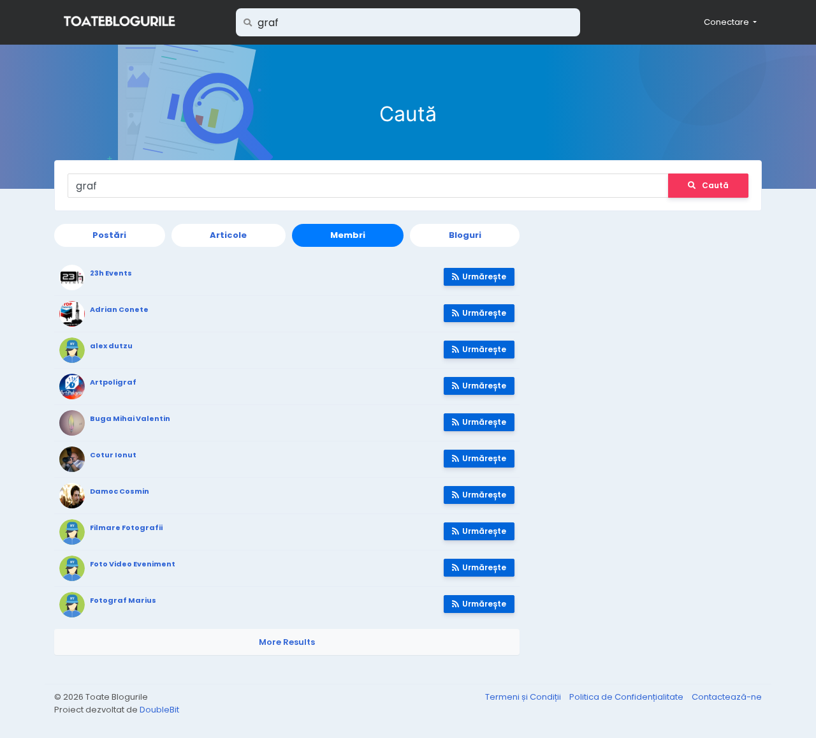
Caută (715, 185)
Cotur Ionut (113, 455)
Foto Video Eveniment (132, 564)
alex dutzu (111, 346)
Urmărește (484, 276)
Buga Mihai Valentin (130, 418)
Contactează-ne (727, 697)
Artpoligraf (113, 382)
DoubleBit (159, 710)
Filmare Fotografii (126, 527)
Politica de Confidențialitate (627, 697)
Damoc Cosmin (119, 491)
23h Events (111, 273)
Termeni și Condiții (524, 697)
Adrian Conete (119, 309)
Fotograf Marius (123, 600)
